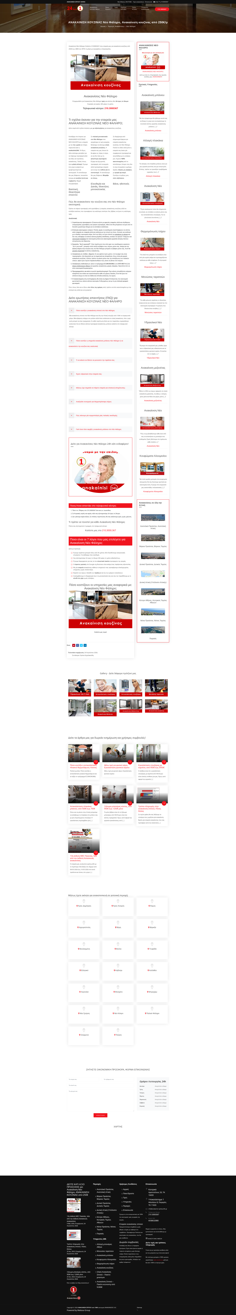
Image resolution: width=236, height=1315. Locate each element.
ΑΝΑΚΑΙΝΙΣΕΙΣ (109, 1307)
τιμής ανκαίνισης (158, 1260)
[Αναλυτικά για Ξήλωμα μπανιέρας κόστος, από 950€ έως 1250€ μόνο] (130, 803)
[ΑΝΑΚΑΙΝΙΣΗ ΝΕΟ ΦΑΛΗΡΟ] (153, 60)
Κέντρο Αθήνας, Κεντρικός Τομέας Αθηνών (104, 1220)
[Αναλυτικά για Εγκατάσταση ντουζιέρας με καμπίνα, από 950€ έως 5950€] (164, 762)
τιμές (130, 1217)
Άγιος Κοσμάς (118, 906)
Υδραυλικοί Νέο (153, 358)
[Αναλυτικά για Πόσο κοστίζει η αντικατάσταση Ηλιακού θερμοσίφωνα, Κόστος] (96, 762)
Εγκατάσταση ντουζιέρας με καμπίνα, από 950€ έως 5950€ (151, 766)
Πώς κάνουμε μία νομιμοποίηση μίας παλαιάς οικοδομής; (97, 415)
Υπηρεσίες (127, 1201)
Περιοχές (126, 1206)
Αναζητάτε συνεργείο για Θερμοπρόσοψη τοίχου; (94, 401)
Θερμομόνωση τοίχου (153, 267)
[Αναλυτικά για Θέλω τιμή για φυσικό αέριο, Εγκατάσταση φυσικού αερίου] (130, 762)
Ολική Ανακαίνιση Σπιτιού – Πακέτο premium (104, 1275)
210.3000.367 (109, 530)
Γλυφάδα (153, 949)
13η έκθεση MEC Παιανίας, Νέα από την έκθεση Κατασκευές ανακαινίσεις (83, 858)
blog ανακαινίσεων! (83, 1283)
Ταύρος (118, 1035)
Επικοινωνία (148, 2)
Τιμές (116, 7)
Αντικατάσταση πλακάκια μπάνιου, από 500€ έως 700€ (82, 807)
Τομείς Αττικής (134, 8)
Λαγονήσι (84, 992)
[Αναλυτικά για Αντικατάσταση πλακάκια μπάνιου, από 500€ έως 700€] (96, 803)
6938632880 (153, 1220)
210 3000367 (153, 1214)
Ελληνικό (84, 970)
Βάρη (118, 927)
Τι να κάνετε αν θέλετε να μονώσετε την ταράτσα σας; (95, 360)
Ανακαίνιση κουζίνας (105, 1267)
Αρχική (126, 1189)
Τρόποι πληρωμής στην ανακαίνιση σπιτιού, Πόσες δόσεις (149, 808)
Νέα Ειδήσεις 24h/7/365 (125, 2)
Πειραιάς (100, 1233)
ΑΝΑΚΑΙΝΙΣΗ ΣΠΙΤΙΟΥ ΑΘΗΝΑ (76, 2)
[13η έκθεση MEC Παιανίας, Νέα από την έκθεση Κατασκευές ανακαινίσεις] (80, 841)
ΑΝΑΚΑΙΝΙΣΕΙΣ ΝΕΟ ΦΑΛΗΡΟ (153, 71)
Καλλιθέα (153, 970)
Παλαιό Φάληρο (152, 1013)
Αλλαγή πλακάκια (153, 176)
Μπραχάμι (152, 992)
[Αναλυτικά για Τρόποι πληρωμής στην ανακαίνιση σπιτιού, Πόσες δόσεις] (164, 803)
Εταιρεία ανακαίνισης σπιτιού (131, 1224)
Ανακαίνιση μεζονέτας (153, 400)
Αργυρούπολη (84, 927)
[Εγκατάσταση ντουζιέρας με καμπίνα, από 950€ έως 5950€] (148, 753)
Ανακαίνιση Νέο (153, 221)
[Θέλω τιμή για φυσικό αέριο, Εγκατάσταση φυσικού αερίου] (114, 753)
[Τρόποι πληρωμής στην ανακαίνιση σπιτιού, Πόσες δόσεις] (148, 794)
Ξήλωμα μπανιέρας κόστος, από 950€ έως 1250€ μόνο (118, 807)
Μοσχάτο (119, 992)
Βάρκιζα (152, 927)
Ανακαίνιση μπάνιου (153, 130)
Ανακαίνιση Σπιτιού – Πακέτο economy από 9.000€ (106, 1284)
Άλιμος (153, 906)
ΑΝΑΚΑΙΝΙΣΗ (157, 77)
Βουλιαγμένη (84, 949)
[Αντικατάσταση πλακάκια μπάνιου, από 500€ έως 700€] (80, 794)
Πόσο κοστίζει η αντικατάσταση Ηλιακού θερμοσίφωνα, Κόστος (83, 766)
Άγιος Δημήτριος (84, 906)
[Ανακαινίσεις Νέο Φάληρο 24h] (100, 470)
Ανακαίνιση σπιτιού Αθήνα (95, 8)
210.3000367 (162, 9)
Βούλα (118, 949)
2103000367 (164, 2)
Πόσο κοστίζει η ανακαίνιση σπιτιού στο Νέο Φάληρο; (95, 310)
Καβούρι (118, 970)
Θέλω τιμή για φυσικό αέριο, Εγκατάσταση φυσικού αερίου (116, 766)
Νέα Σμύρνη (84, 1013)
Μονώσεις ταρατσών (153, 312)
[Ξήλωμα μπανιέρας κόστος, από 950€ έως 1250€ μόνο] (114, 794)
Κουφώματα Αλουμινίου (153, 491)
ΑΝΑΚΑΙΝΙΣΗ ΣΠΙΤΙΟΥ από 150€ (88, 1307)
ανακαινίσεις (132, 1235)
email (157, 2)
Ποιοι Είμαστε (108, 8)
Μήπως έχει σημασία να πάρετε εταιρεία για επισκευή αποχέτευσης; (100, 388)
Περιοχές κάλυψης (123, 8)
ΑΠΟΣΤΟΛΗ (100, 1115)
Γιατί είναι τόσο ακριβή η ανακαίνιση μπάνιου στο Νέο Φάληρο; (99, 429)
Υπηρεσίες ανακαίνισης (145, 8)
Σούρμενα (84, 1035)
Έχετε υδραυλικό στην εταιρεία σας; (89, 374)
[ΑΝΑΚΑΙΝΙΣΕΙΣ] (74, 1292)
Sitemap (139, 1307)
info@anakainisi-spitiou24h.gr (157, 1209)
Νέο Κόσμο (118, 1013)
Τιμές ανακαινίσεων (138, 2)
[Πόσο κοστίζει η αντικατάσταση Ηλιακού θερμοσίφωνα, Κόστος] (80, 753)
